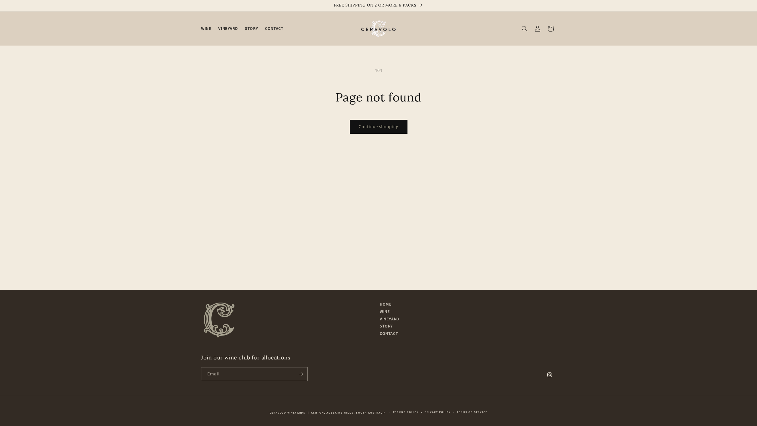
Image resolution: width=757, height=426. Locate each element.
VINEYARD (389, 319)
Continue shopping (379, 126)
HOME (386, 304)
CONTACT (389, 333)
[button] (524, 28)
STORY (386, 326)
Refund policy (406, 412)
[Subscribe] (300, 374)
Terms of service (472, 412)
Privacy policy (438, 412)
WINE (385, 311)
